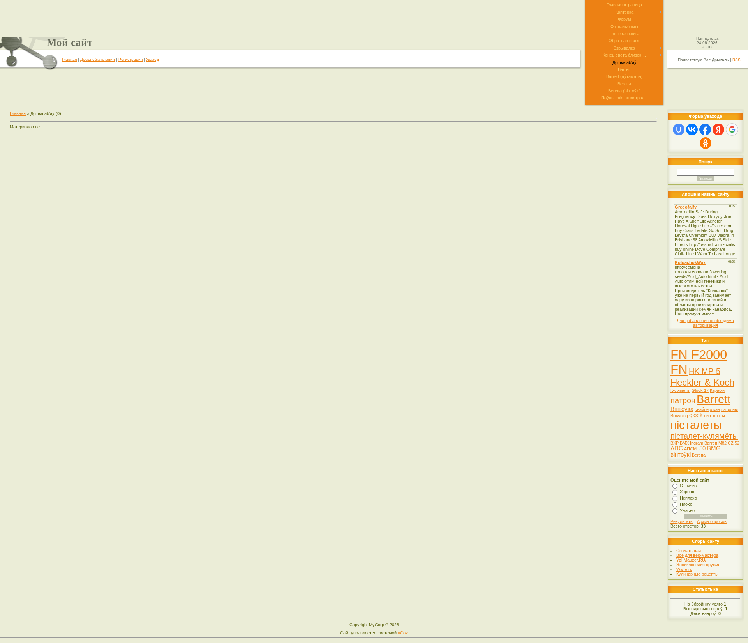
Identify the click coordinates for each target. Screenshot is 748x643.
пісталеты (696, 424)
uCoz (403, 633)
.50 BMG (709, 448)
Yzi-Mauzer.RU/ (691, 560)
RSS (736, 60)
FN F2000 (698, 354)
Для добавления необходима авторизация (705, 323)
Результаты (681, 521)
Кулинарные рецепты (697, 574)
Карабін (717, 390)
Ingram (696, 443)
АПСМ (690, 448)
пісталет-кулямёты (704, 436)
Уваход (152, 59)
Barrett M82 (715, 443)
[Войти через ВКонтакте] (692, 129)
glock (696, 415)
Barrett (713, 399)
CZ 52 (733, 443)
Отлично (688, 485)
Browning (679, 415)
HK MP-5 (704, 371)
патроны (729, 409)
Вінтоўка (681, 409)
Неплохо (688, 498)
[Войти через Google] (732, 129)
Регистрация (130, 59)
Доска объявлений (97, 59)
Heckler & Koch (702, 382)
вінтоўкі (680, 455)
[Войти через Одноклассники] (705, 143)
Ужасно (687, 510)
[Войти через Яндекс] (718, 129)
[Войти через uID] (678, 129)
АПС (676, 448)
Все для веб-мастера (697, 555)
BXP (674, 443)
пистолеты (714, 415)
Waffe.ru (684, 569)
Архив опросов (712, 521)
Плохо (686, 504)
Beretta (699, 455)
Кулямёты (680, 390)
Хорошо (687, 491)
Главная (69, 59)
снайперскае (707, 409)
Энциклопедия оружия (698, 564)
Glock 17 (700, 390)
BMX (684, 443)
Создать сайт (689, 550)
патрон (682, 400)
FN (679, 369)
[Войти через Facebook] (705, 129)
